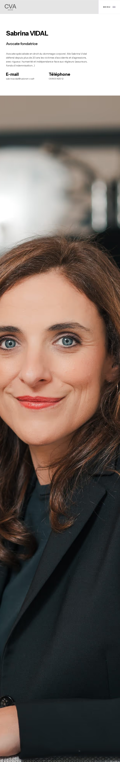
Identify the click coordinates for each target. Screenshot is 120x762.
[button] (109, 7)
